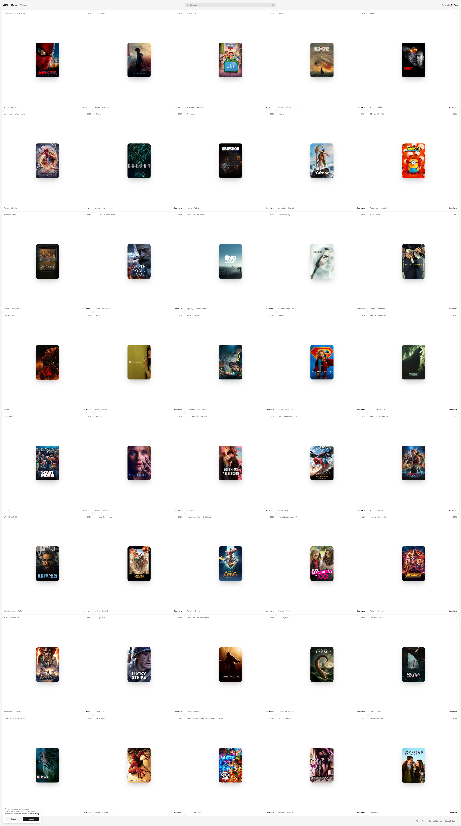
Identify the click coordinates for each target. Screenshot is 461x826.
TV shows (23, 5)
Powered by (450, 5)
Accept (31, 819)
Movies (14, 5)
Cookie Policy (450, 821)
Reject (13, 819)
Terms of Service (435, 821)
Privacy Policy (421, 821)
